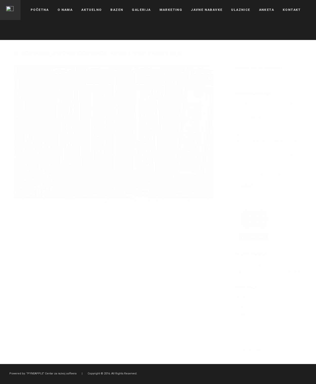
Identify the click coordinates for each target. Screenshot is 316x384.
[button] (244, 272)
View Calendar (288, 272)
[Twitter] (296, 29)
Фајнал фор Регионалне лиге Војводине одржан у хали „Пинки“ (266, 138)
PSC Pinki (244, 332)
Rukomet (243, 341)
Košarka (243, 323)
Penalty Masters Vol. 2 (255, 117)
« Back (19, 206)
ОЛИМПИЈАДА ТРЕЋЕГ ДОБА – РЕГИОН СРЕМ (266, 106)
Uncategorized (248, 350)
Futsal (241, 314)
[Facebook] (287, 29)
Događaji (243, 305)
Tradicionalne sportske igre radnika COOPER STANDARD (112, 201)
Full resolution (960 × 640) (183, 201)
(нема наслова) (250, 126)
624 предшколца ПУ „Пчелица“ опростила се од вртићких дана (264, 152)
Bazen (241, 296)
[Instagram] (305, 29)
